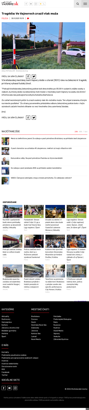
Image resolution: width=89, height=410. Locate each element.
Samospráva (7, 322)
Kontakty (5, 352)
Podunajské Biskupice (62, 319)
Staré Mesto (58, 331)
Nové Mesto (36, 339)
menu (85, 4)
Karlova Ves (35, 334)
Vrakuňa (57, 336)
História (5, 334)
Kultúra (5, 325)
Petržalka (57, 316)
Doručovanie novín (9, 366)
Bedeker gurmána (9, 331)
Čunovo (34, 319)
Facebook (5, 372)
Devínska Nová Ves (38, 325)
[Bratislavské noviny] (11, 4)
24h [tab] (76, 132)
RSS (3, 369)
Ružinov (57, 328)
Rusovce (57, 325)
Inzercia (5, 361)
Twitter (5, 375)
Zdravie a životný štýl (10, 328)
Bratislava (35, 316)
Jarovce (34, 331)
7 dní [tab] (85, 132)
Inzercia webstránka (10, 364)
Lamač (34, 336)
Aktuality (5, 316)
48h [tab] (80, 132)
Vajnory (57, 334)
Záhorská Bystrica (61, 339)
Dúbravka (35, 328)
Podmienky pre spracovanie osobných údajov (20, 358)
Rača (56, 322)
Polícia (5, 18)
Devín (33, 322)
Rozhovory (6, 319)
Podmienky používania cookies (14, 355)
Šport (4, 336)
